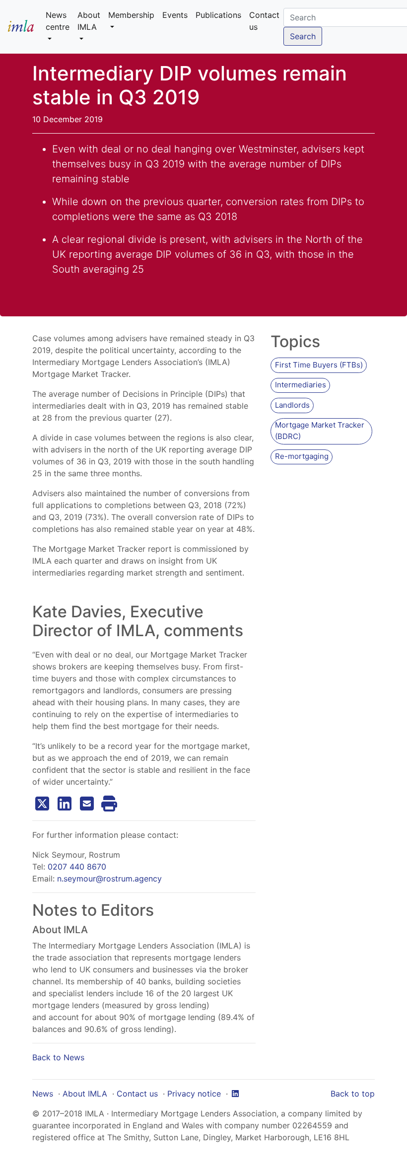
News (42, 1094)
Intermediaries (300, 384)
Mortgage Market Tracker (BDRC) (319, 430)
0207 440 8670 (77, 867)
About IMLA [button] (88, 21)
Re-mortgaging (302, 456)
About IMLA (85, 1094)
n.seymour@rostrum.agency (109, 878)
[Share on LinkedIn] (64, 803)
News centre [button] (57, 21)
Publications (218, 15)
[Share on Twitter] (42, 803)
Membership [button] (131, 15)
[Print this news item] (109, 803)
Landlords (292, 405)
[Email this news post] (87, 803)
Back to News (58, 1057)
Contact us (264, 21)
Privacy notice (194, 1094)
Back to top (353, 1094)
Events (175, 15)
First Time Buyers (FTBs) (319, 364)
